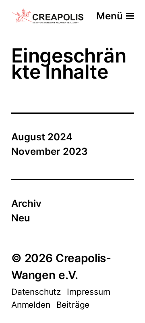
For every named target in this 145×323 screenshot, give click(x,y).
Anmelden (30, 305)
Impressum (88, 292)
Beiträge (73, 305)
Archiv (26, 203)
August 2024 (41, 137)
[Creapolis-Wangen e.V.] (47, 16)
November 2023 (49, 151)
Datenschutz (36, 292)
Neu (20, 218)
